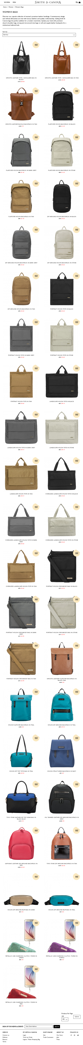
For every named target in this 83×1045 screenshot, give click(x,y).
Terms (4, 1041)
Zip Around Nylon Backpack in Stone (61, 263)
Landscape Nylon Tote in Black (62, 401)
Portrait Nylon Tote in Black (61, 309)
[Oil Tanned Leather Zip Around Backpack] (62, 815)
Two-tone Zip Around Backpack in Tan (62, 863)
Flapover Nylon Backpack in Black (61, 124)
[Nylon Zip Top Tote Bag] (21, 769)
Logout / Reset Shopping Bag (31, 1039)
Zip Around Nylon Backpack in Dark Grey (21, 263)
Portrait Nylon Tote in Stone (61, 355)
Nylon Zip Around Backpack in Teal (62, 725)
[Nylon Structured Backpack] (62, 769)
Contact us (6, 1035)
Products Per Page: (67, 1013)
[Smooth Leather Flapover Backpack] (62, 676)
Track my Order (27, 1037)
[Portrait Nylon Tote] (62, 306)
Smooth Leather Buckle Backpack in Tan (21, 124)
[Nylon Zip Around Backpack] (62, 722)
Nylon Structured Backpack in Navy (61, 771)
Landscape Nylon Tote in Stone (62, 447)
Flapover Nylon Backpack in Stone (61, 170)
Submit (77, 1017)
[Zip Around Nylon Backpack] (62, 214)
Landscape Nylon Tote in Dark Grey (21, 447)
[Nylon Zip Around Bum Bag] (21, 907)
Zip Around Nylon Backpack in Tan (21, 309)
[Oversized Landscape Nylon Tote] (62, 491)
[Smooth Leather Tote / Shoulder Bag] (21, 75)
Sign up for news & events (13, 1026)
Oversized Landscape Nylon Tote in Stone (62, 540)
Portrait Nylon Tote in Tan (21, 401)
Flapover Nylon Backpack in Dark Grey (21, 170)
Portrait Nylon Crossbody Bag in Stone (61, 632)
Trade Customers (48, 1037)
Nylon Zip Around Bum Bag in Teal (62, 910)
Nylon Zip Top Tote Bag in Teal (21, 771)
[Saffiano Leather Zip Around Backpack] (21, 861)
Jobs (58, 1037)
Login (24, 1035)
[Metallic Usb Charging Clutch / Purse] (21, 954)
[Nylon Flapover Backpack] (21, 722)
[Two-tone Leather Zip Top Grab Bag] (21, 815)
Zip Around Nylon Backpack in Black (61, 216)
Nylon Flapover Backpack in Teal (21, 725)
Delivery (5, 1037)
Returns (5, 1039)
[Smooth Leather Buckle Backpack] (21, 122)
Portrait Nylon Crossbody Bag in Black (61, 586)
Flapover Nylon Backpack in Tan (21, 216)
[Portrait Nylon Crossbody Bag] (62, 584)
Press (58, 1039)
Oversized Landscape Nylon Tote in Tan (21, 586)
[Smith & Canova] (48, 2)
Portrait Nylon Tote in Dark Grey (21, 355)
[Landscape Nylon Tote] (62, 399)
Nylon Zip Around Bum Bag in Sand (21, 910)
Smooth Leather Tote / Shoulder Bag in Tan (62, 78)
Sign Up (57, 1026)
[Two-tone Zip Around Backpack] (62, 861)
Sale (44, 1035)
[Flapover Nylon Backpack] (62, 122)
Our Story (60, 1035)
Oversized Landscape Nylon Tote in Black (61, 494)
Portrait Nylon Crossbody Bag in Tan (21, 678)
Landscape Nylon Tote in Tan (21, 494)
